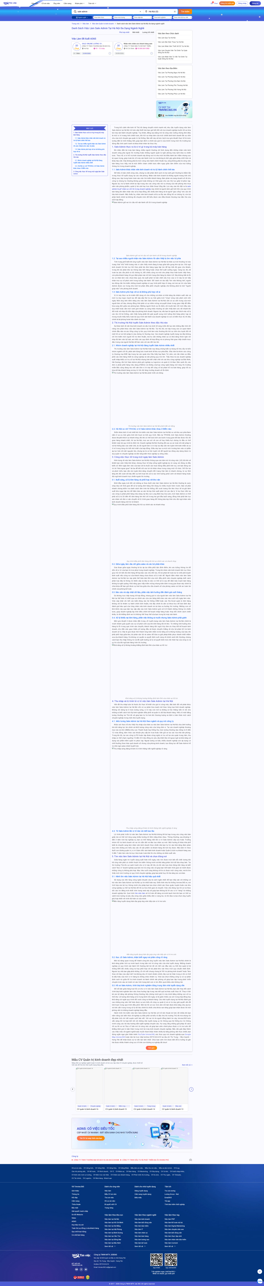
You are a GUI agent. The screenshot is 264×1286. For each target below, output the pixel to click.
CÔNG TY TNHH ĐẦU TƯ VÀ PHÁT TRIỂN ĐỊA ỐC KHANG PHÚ (137, 46)
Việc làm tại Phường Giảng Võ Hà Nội (171, 77)
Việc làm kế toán (141, 1243)
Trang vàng (109, 1208)
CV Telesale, (176, 1175)
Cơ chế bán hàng (78, 1235)
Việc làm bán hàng (141, 1236)
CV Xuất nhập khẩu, (177, 1171)
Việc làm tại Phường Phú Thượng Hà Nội (173, 85)
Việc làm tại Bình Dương (114, 1233)
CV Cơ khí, (164, 1171)
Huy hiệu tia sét (78, 1225)
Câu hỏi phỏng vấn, (79, 1171)
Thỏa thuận (76, 1204)
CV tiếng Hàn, (112, 1168)
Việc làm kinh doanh (142, 1219)
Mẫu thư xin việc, (151, 1168)
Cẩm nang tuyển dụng (143, 1194)
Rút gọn (151, 1048)
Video (74, 1218)
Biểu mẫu (138, 1197)
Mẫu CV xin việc (111, 1194)
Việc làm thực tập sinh (173, 1236)
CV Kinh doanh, (102, 1171)
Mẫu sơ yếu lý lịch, (165, 1168)
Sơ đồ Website (77, 1214)
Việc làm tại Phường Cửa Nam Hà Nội (172, 81)
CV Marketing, (143, 1171)
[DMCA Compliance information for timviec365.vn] (88, 1277)
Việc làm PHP (170, 1219)
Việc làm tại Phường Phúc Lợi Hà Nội (171, 94)
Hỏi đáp (75, 1197)
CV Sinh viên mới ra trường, (82, 1175)
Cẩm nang (67, 3)
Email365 (168, 1197)
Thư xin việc (109, 1197)
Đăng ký (255, 3)
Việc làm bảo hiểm (141, 1226)
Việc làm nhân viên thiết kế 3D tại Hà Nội (173, 46)
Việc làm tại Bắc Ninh (113, 1243)
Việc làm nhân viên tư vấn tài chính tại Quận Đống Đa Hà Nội (172, 58)
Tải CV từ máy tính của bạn (91, 1138)
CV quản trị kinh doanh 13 (172, 1109)
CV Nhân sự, (120, 1171)
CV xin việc (46, 3)
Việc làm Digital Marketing (175, 1226)
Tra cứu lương (170, 1191)
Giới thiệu (75, 1191)
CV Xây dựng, (154, 1171)
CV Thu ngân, (166, 1175)
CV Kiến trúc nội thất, (101, 1175)
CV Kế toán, (91, 1171)
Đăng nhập (242, 3)
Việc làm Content (171, 1243)
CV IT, (112, 1171)
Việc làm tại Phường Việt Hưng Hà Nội (172, 89)
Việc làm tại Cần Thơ (112, 1236)
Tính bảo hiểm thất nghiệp (175, 1204)
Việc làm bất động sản (143, 1222)
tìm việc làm (140, 893)
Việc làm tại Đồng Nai (113, 1239)
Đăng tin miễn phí (227, 3)
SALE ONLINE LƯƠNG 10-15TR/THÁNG (92, 44)
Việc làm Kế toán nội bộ (174, 1222)
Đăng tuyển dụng (141, 1191)
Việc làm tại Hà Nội (112, 1219)
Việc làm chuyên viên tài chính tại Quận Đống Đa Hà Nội (172, 51)
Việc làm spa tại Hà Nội (167, 38)
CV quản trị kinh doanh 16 (87, 1109)
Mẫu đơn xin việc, (137, 1168)
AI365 (74, 1221)
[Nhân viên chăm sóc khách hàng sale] (118, 47)
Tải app (167, 1201)
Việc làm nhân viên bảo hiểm (175, 1239)
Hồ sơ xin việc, (77, 1168)
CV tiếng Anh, (89, 1168)
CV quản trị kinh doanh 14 (144, 1109)
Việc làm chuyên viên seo (174, 1229)
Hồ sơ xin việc (110, 1201)
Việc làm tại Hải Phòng (113, 1229)
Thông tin (75, 1194)
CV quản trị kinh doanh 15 (116, 1109)
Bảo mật (75, 1208)
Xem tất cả (186, 1065)
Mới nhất (136, 32)
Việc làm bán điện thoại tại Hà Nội (171, 42)
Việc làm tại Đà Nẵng (113, 1226)
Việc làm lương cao (142, 1239)
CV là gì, (177, 1168)
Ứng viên (56, 3)
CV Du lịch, (155, 1175)
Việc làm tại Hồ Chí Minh (114, 1222)
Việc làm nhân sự (141, 1233)
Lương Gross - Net (172, 1194)
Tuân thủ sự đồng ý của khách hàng (85, 1228)
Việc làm (34, 3)
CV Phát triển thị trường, (140, 1175)
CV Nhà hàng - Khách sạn (102, 1178)
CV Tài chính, (76, 1178)
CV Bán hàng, (131, 1171)
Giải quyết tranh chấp (80, 1211)
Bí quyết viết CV (111, 1204)
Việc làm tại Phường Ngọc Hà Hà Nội (171, 73)
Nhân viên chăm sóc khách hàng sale (138, 44)
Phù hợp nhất (124, 32)
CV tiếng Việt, (100, 1168)
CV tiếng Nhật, (123, 1168)
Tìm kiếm (185, 11)
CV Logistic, (87, 1178)
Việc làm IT (139, 1229)
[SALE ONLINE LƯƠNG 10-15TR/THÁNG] (77, 47)
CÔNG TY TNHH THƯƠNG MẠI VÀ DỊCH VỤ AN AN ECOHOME (96, 46)
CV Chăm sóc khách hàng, (120, 1175)
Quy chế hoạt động (79, 1231)
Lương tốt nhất (148, 32)
